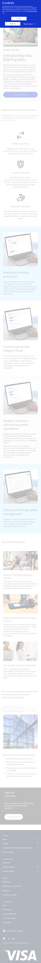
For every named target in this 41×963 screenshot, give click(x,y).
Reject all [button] (12, 24)
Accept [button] (19, 18)
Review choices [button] (28, 24)
